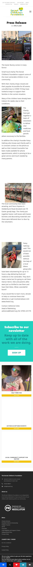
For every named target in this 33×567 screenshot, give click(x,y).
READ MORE (16, 395)
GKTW (3, 526)
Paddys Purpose (6, 525)
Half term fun (16, 393)
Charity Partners (6, 521)
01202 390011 (7, 483)
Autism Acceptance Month (16, 426)
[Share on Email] (29, 564)
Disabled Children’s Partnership (10, 523)
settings (19, 561)
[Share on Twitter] (10, 564)
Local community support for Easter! (16, 458)
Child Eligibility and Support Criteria (11, 530)
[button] (30, 11)
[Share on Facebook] (3, 564)
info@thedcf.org (8, 486)
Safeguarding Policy (7, 532)
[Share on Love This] (16, 564)
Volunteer (4, 528)
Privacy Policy (5, 534)
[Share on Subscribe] (23, 564)
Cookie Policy (5, 550)
